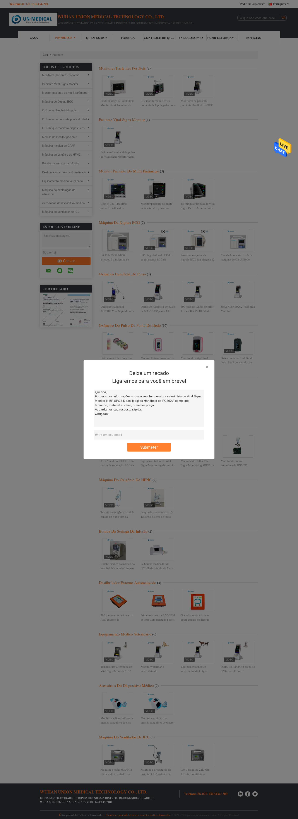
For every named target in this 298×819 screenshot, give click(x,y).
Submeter (149, 447)
